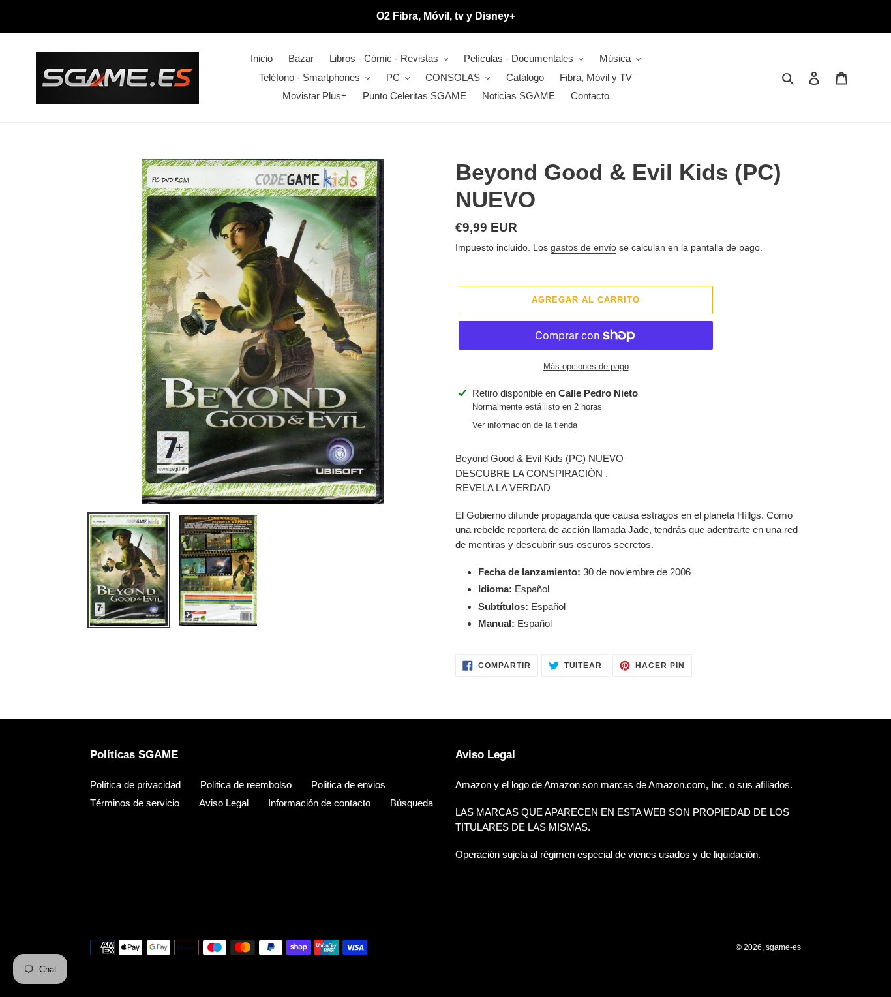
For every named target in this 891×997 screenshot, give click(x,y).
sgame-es (783, 947)
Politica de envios (348, 784)
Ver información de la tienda (524, 425)
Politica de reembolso (246, 784)
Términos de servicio (134, 802)
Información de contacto (319, 802)
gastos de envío (583, 247)
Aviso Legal (224, 802)
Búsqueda (411, 802)
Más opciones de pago (586, 366)
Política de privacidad (135, 784)
